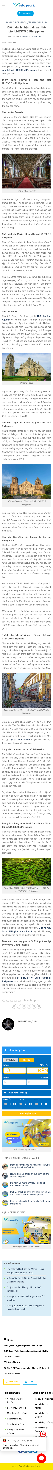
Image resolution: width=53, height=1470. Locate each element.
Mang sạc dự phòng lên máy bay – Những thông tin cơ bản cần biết (30, 1166)
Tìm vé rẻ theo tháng (17, 1093)
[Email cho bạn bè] (29, 1006)
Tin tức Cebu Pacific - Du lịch (35, 23)
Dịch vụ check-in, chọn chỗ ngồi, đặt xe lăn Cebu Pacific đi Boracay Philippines (30, 1193)
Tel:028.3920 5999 (12, 1374)
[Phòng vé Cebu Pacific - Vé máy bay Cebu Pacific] (26, 5)
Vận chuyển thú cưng (16, 1424)
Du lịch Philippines (14, 22)
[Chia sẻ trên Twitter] (24, 1006)
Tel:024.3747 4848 (12, 1357)
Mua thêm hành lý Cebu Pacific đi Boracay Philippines (30, 1202)
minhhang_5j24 (38, 37)
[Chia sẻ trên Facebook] (19, 1006)
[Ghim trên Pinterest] (34, 1006)
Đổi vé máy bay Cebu (16, 1408)
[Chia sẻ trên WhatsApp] (14, 1006)
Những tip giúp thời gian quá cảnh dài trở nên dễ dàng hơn (29, 1175)
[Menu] (3, 4)
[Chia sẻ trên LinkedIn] (39, 1006)
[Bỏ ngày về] (46, 1081)
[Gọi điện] (42, 1435)
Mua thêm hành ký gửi (17, 1413)
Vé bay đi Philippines (44, 1399)
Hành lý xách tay (14, 1419)
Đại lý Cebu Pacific (20, 739)
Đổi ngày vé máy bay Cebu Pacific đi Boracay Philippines (27, 1184)
